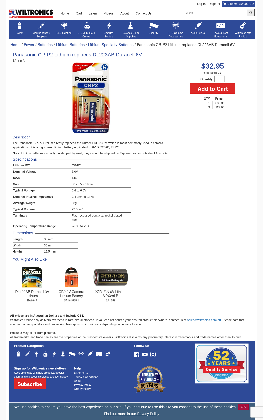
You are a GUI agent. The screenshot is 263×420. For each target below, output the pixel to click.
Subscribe (30, 384)
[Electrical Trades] (54, 354)
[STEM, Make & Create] (45, 354)
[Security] (72, 354)
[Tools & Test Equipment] (98, 354)
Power (29, 44)
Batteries (45, 44)
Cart (79, 13)
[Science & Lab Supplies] (63, 354)
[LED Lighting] (36, 354)
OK (243, 407)
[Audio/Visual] (90, 354)
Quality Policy (82, 388)
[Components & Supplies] (27, 354)
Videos (109, 13)
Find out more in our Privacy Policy (131, 414)
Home (64, 13)
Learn (93, 13)
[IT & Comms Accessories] (81, 354)
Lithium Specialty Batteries (111, 44)
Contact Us (144, 13)
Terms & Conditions (86, 377)
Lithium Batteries (70, 44)
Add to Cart (213, 88)
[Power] (18, 354)
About (124, 13)
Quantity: (206, 79)
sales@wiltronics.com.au (204, 320)
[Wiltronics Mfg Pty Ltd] (107, 354)
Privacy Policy (82, 385)
